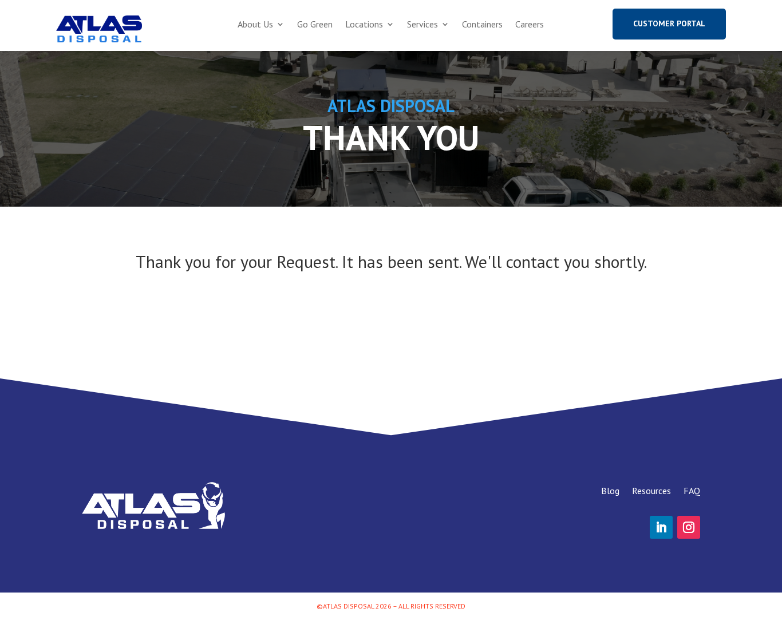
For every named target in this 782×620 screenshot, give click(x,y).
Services (422, 25)
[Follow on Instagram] (688, 527)
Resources (651, 490)
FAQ (692, 490)
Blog (610, 490)
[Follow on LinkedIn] (661, 527)
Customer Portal (669, 23)
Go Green (315, 25)
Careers (529, 25)
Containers (482, 25)
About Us (255, 25)
